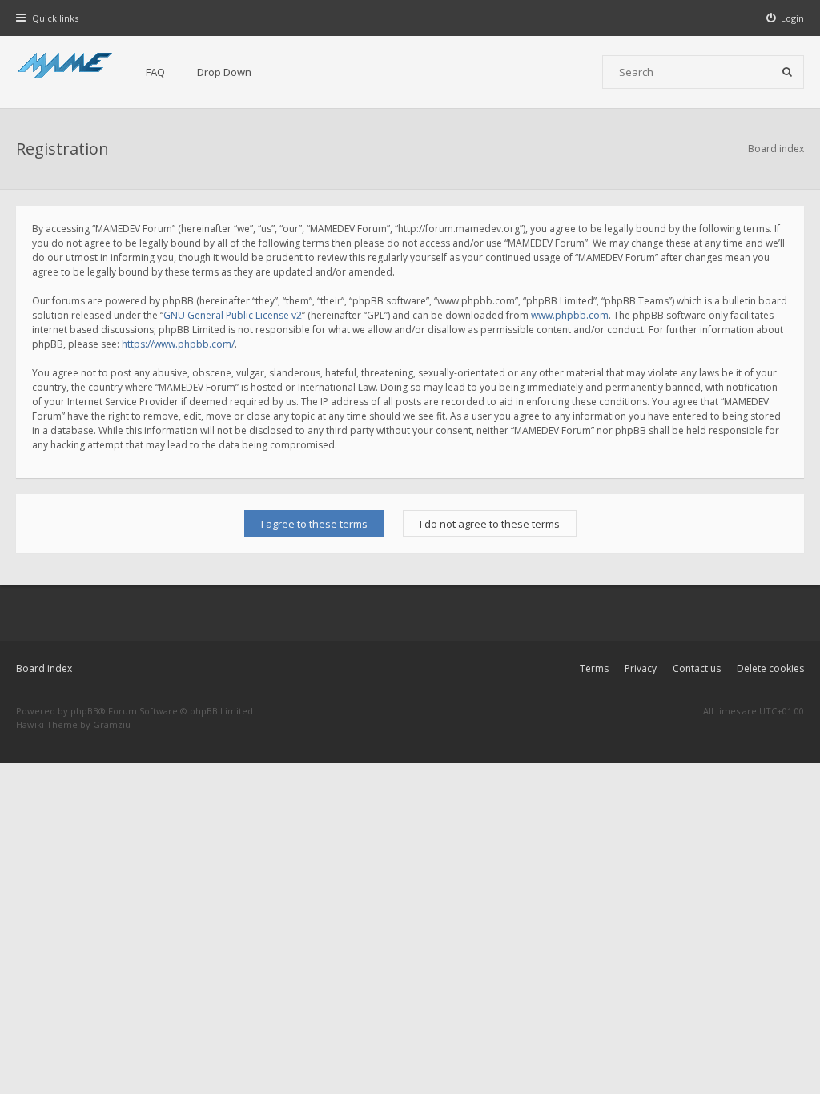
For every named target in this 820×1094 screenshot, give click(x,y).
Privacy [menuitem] (641, 668)
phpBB (84, 711)
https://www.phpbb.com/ (178, 344)
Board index (44, 668)
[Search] (787, 72)
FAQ (155, 72)
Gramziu (112, 724)
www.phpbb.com (570, 315)
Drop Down (224, 72)
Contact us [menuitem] (697, 668)
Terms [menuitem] (594, 668)
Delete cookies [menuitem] (770, 668)
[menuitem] (785, 18)
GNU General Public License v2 (232, 315)
